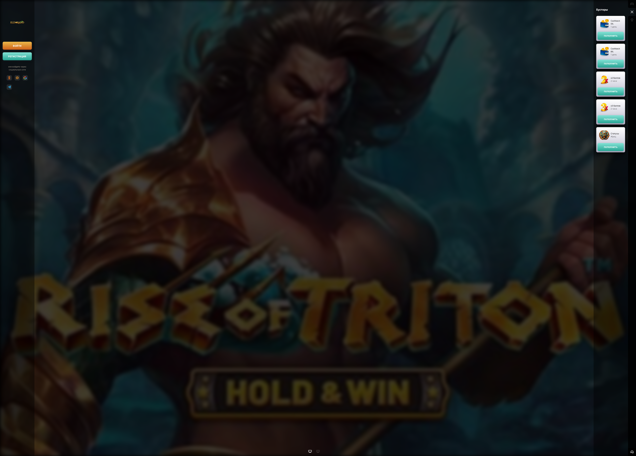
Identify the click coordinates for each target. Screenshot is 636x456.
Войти (17, 45)
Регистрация (17, 56)
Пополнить (610, 36)
